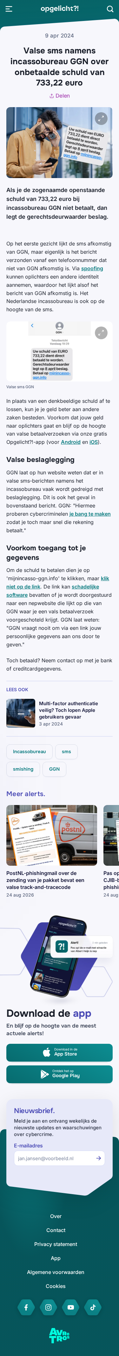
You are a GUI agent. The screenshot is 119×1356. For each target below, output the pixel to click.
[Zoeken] (110, 9)
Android (71, 442)
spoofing (92, 268)
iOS (93, 442)
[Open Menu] (9, 9)
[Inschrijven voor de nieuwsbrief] (98, 1158)
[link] (59, 9)
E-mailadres (28, 1146)
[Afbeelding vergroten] (101, 118)
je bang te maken (90, 514)
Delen (63, 96)
